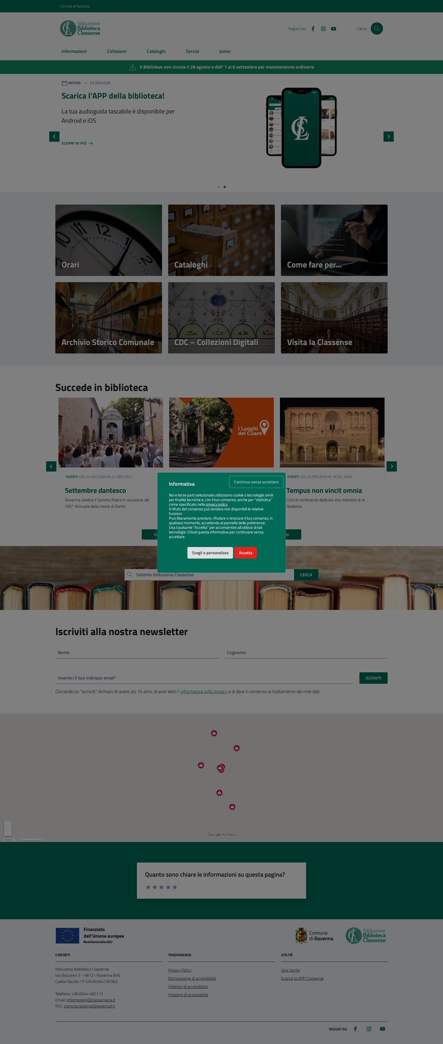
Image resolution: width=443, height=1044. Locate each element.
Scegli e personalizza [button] (210, 553)
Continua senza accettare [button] (256, 482)
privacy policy (216, 504)
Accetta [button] (245, 553)
